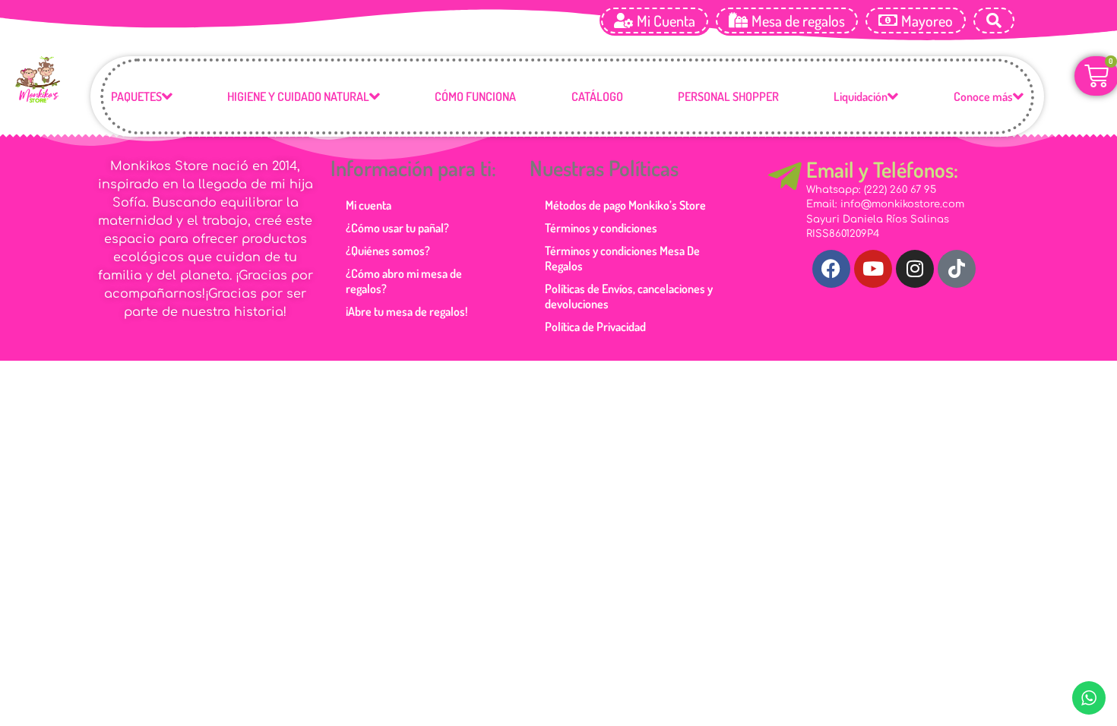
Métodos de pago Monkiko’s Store (625, 205)
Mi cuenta (368, 205)
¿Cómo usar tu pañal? (397, 227)
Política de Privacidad (595, 326)
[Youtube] (873, 269)
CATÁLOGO (597, 96)
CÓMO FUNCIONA (475, 96)
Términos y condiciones (601, 227)
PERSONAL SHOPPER (728, 96)
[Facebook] (831, 269)
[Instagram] (915, 269)
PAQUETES (136, 96)
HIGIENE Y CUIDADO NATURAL (298, 96)
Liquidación (861, 96)
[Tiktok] (957, 269)
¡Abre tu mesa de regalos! (406, 311)
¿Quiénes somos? (388, 250)
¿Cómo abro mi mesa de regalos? (404, 281)
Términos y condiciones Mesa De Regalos (622, 258)
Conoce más (983, 96)
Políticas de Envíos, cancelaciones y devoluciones (629, 296)
